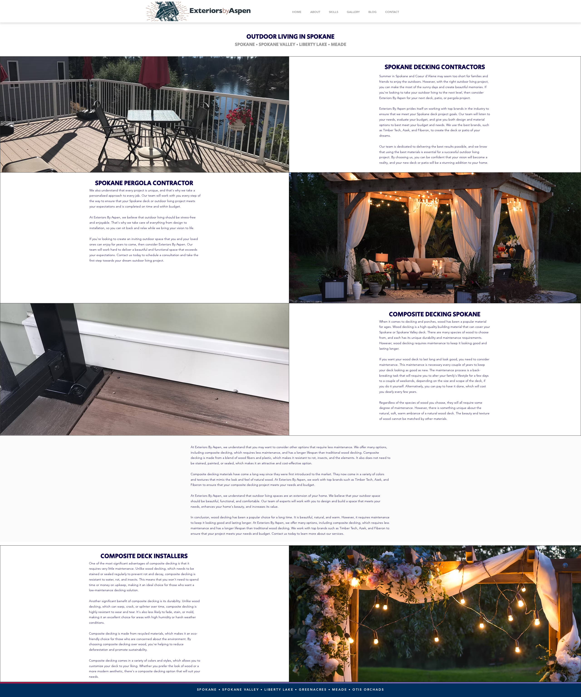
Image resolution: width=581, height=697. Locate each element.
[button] (333, 12)
